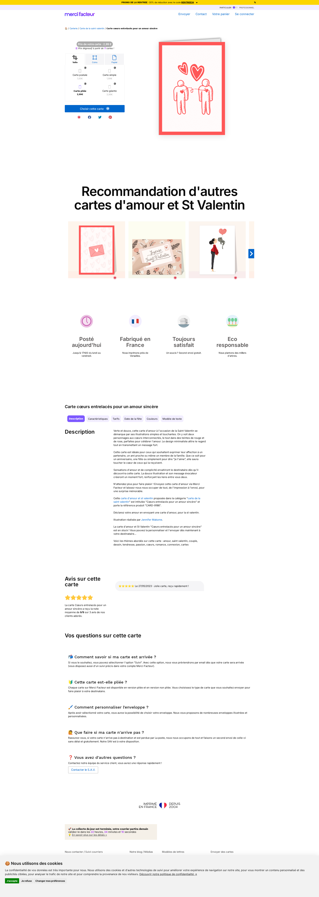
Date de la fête (133, 418)
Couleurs (152, 418)
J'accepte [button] (12, 880)
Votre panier (220, 14)
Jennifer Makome (151, 519)
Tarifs (116, 418)
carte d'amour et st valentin (137, 498)
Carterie (73, 28)
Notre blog (136, 851)
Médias (148, 851)
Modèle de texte (172, 418)
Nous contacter (74, 851)
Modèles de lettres (173, 851)
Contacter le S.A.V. (83, 769)
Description (76, 418)
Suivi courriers (94, 851)
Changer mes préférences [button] (50, 880)
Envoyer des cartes (222, 851)
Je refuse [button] (26, 880)
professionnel (246, 7)
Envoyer (184, 14)
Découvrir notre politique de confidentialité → (168, 874)
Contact (201, 14)
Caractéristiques (98, 418)
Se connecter (244, 14)
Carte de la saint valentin (92, 28)
